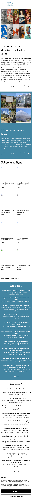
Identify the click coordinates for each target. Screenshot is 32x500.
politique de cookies (12, 487)
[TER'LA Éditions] (10, 4)
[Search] (25, 3)
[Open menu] (3, 3)
